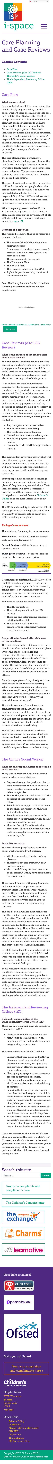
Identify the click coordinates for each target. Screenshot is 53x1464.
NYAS (7, 1406)
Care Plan (12, 69)
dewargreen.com (39, 1456)
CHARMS (13, 1431)
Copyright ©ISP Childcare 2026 (21, 1453)
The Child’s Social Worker (21, 75)
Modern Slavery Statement (23, 1427)
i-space (19, 25)
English (34, 1)
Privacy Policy (16, 1421)
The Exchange (16, 1437)
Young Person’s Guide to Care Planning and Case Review (26, 325)
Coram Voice (11, 1402)
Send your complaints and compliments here (23, 1188)
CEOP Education (12, 1396)
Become (8, 1399)
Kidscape (9, 1409)
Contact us (15, 1424)
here (16, 221)
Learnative (15, 1434)
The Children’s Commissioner (25, 1202)
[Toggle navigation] (44, 26)
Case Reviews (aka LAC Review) (24, 72)
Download (10, 329)
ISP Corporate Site (19, 1441)
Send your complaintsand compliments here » (26, 1368)
